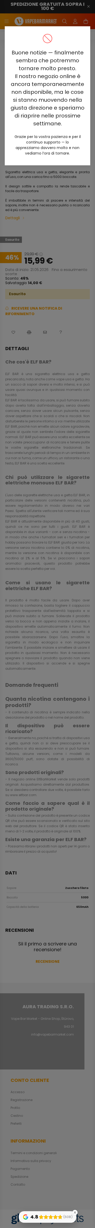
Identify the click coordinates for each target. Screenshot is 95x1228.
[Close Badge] (75, 1212)
